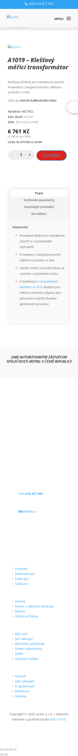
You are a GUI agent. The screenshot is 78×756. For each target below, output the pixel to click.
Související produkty (39, 207)
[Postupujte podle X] (19, 445)
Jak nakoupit (24, 639)
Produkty (21, 569)
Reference (22, 691)
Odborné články (26, 616)
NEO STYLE (58, 719)
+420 (30, 494)
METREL (28, 111)
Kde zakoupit (24, 681)
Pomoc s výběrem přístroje (34, 606)
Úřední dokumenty (28, 649)
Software (21, 584)
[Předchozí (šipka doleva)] (1, 754)
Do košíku (51, 155)
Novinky (20, 696)
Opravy (20, 601)
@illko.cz (27, 511)
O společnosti (25, 686)
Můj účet (21, 634)
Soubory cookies (26, 659)
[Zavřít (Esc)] (14, 749)
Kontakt (20, 676)
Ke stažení (39, 214)
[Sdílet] (10, 749)
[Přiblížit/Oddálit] (1, 749)
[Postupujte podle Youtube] (28, 445)
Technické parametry (39, 200)
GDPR (19, 654)
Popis (39, 193)
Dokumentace (25, 574)
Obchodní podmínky (29, 644)
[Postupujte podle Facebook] (11, 445)
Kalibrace (22, 579)
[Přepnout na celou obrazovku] (6, 749)
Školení (20, 611)
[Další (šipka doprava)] (6, 754)
